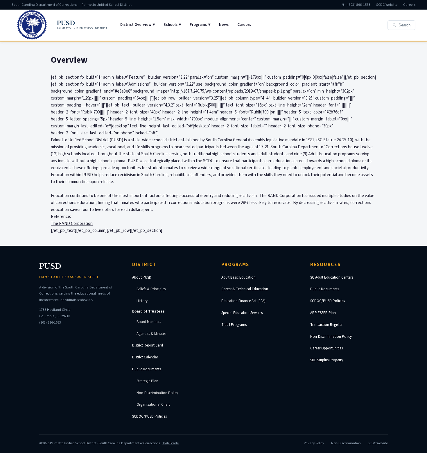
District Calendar (145, 357)
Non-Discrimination (346, 443)
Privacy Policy (314, 443)
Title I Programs (234, 324)
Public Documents (146, 369)
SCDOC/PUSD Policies (149, 416)
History (142, 301)
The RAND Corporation (72, 224)
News (224, 24)
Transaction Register (326, 324)
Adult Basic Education (238, 277)
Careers (409, 4)
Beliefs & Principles (151, 289)
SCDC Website (386, 4)
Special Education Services (242, 312)
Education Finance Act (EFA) (243, 301)
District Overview (137, 24)
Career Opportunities (326, 348)
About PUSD (141, 277)
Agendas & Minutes (151, 333)
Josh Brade (170, 443)
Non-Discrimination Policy (157, 393)
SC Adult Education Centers (331, 277)
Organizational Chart (153, 404)
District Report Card (147, 345)
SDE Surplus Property (326, 360)
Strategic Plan (147, 381)
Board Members (149, 321)
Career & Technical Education (244, 289)
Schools (172, 24)
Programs (200, 24)
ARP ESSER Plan (323, 312)
